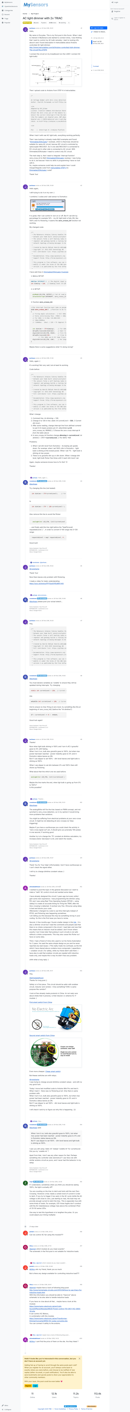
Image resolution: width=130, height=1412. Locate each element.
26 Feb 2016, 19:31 (59, 802)
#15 (81, 1181)
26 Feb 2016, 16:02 (47, 566)
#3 (81, 358)
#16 (81, 1231)
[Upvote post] (73, 179)
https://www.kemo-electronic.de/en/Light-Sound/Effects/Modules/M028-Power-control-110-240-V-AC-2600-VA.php (55, 1308)
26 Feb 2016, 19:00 (60, 675)
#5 (81, 566)
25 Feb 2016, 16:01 (47, 28)
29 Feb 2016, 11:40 (59, 1124)
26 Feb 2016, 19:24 (47, 739)
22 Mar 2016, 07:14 (45, 1246)
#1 (81, 28)
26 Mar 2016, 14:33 (53, 1338)
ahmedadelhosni (34, 886)
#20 (81, 1338)
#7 (81, 620)
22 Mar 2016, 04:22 (46, 1231)
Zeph (31, 1181)
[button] (10, 1405)
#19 (81, 1284)
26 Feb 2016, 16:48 (60, 598)
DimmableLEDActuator (38, 142)
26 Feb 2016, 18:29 (47, 620)
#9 (81, 739)
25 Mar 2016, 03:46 (46, 1266)
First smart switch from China (40, 1002)
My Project (28, 22)
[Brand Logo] (36, 4)
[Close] (79, 1358)
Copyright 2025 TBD (45, 1409)
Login (35, 1386)
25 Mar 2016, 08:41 (45, 1284)
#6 (81, 598)
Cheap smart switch (53, 1071)
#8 (81, 675)
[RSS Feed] (68, 23)
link (75, 922)
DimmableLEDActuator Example (56, 272)
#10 (81, 802)
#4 (81, 481)
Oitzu (31, 1246)
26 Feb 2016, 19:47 (47, 858)
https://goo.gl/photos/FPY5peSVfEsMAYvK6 (46, 584)
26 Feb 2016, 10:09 (47, 185)
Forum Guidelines (60, 1409)
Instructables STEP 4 (58, 168)
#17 (81, 1246)
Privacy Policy (73, 1409)
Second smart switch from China (41, 1035)
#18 (81, 1266)
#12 (81, 886)
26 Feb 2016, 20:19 (53, 886)
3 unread (96, 66)
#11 (81, 858)
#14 (81, 1124)
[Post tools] (80, 179)
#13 (81, 971)
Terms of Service (86, 1409)
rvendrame (33, 481)
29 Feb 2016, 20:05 (56, 1181)
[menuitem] (120, 2)
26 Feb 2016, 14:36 (60, 481)
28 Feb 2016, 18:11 (47, 971)
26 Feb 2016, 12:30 (47, 358)
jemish (31, 1231)
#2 (81, 185)
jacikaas (32, 28)
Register (28, 1386)
